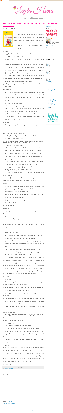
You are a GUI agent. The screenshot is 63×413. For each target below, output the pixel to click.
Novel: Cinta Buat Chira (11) (51, 104)
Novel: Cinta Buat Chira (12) (51, 91)
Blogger (33, 410)
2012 (48, 79)
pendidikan (53, 23)
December (49, 81)
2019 (48, 71)
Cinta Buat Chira (6, 368)
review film (44, 23)
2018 (48, 72)
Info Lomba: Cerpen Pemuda (51, 87)
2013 (48, 78)
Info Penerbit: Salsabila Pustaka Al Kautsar (53, 88)
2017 (48, 73)
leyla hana (10, 368)
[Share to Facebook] (21, 367)
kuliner (25, 23)
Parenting (17, 23)
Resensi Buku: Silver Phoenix (52, 100)
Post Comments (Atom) (9, 401)
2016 (48, 74)
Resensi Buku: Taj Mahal (51, 98)
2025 (48, 64)
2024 (48, 65)
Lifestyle (32, 23)
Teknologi (40, 23)
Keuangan (28, 23)
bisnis (57, 23)
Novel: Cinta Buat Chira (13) (51, 90)
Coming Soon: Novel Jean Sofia (52, 89)
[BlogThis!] (19, 367)
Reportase (4, 23)
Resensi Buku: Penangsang (51, 99)
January (49, 107)
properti (49, 23)
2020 (48, 70)
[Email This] (18, 367)
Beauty (21, 23)
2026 (48, 63)
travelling (8, 23)
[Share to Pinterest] (22, 367)
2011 (48, 80)
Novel (36, 23)
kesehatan (13, 23)
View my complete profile (49, 45)
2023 (48, 66)
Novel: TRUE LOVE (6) (51, 103)
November (49, 82)
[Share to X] (20, 367)
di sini (5, 364)
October (49, 83)
